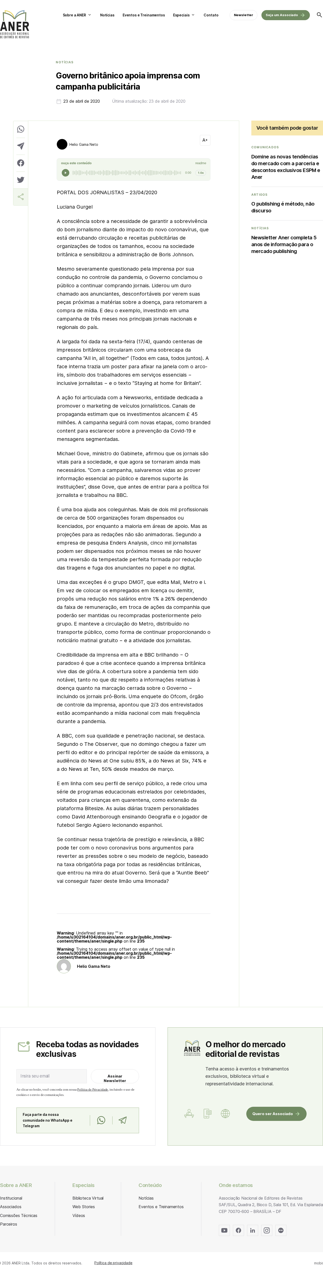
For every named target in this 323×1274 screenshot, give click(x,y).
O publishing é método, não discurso (282, 207)
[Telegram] (122, 1120)
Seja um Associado (282, 15)
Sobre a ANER (74, 15)
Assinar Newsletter (115, 1078)
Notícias (107, 15)
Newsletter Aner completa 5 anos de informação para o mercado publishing (284, 244)
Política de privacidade (113, 1263)
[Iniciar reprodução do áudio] (65, 173)
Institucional (11, 1198)
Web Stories (83, 1206)
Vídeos (78, 1215)
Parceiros (8, 1224)
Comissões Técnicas (18, 1215)
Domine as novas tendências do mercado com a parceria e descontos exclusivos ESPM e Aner (285, 167)
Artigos (259, 194)
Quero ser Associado (272, 1113)
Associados (10, 1206)
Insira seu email (34, 1076)
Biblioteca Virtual (87, 1198)
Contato (211, 15)
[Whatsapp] (101, 1120)
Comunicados (265, 147)
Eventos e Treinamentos (144, 15)
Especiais (181, 15)
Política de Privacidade (92, 1089)
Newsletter (243, 15)
